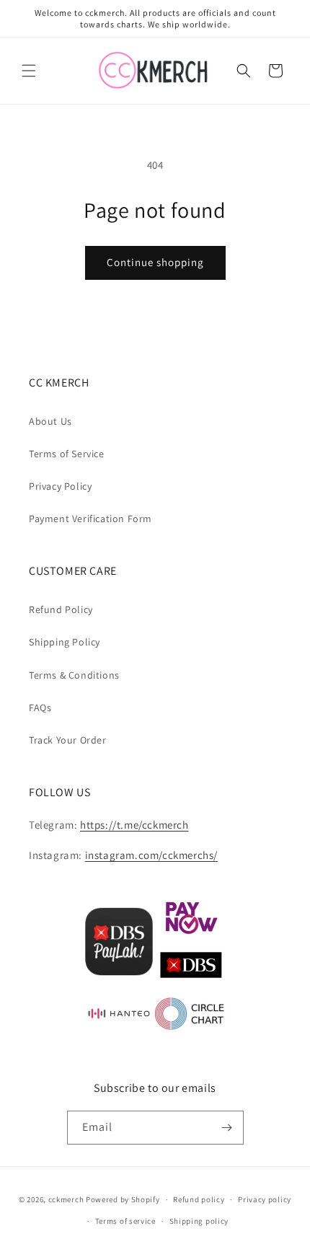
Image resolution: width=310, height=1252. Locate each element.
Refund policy (198, 1199)
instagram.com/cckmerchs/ (151, 855)
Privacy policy (264, 1199)
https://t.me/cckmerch (134, 825)
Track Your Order (68, 739)
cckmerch (66, 1199)
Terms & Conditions (74, 675)
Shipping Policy (64, 641)
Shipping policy (199, 1221)
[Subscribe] (227, 1128)
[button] (29, 71)
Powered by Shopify (123, 1199)
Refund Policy (61, 609)
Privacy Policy (60, 486)
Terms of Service (67, 453)
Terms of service (125, 1221)
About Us (50, 421)
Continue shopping (155, 262)
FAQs (40, 707)
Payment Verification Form (90, 518)
